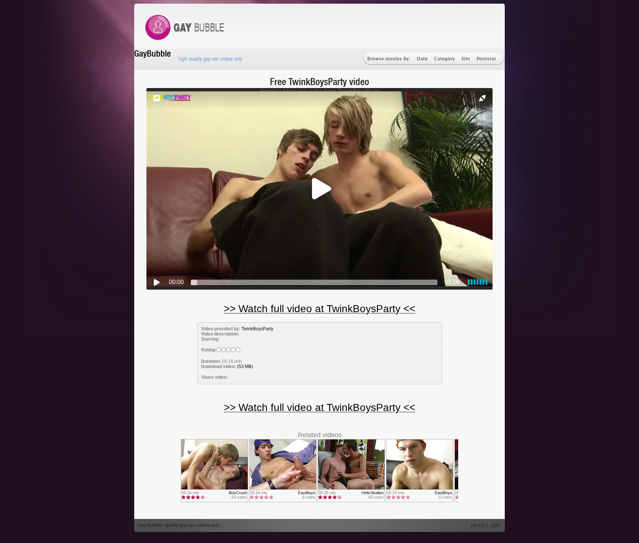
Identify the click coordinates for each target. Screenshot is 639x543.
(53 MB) (245, 366)
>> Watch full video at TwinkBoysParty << (319, 308)
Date (422, 59)
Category (444, 59)
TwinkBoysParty (257, 328)
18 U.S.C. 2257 (485, 525)
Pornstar (486, 59)
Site (466, 59)
